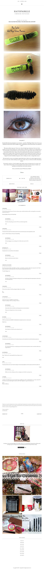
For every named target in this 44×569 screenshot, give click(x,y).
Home (22, 413)
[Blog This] (24, 178)
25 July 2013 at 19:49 (9, 256)
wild (40, 180)
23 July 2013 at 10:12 (6, 209)
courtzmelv (5, 336)
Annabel (4, 376)
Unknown (4, 208)
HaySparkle (22, 567)
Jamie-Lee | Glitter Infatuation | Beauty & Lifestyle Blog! (11, 233)
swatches (34, 180)
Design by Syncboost (27, 567)
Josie (3, 361)
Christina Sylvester (6, 265)
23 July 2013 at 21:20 (9, 306)
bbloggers (35, 176)
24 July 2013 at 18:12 (9, 344)
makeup (38, 177)
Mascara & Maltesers (5, 383)
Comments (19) (9, 178)
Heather (4, 317)
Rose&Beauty (5, 247)
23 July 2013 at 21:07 (6, 287)
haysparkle (7, 218)
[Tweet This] (19, 178)
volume (37, 180)
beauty (38, 176)
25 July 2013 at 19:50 (9, 370)
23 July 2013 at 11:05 (9, 239)
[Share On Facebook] (21, 178)
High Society (4, 321)
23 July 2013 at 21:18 (9, 276)
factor (35, 177)
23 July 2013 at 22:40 (6, 337)
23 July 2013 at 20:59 (6, 266)
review (30, 180)
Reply (40, 216)
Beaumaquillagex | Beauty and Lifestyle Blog (9, 214)
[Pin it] (22, 178)
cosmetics (32, 177)
